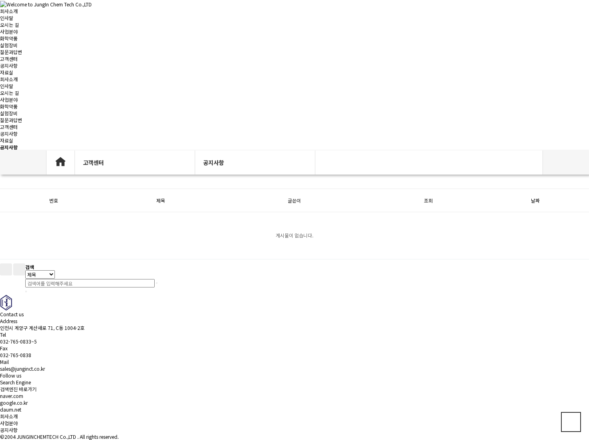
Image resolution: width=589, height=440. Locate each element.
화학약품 (9, 38)
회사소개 (9, 11)
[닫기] (26, 291)
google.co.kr (14, 402)
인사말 (6, 17)
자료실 (6, 72)
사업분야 (9, 31)
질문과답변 (11, 51)
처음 (6, 269)
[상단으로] (571, 422)
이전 (19, 269)
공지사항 (9, 65)
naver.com (11, 395)
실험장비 (9, 45)
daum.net (10, 409)
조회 (428, 200)
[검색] (156, 283)
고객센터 (9, 58)
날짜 (535, 200)
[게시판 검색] (4, 182)
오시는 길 (9, 24)
